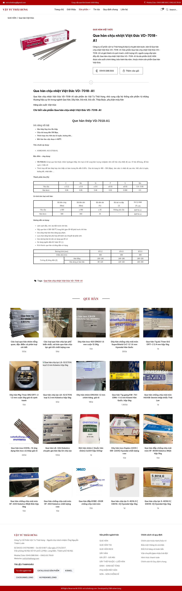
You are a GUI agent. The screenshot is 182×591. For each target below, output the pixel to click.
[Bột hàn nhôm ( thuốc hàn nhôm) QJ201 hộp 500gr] (91, 429)
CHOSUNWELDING (24, 577)
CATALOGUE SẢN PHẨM (48, 570)
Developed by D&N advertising (109, 588)
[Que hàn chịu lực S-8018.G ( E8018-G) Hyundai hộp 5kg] (158, 482)
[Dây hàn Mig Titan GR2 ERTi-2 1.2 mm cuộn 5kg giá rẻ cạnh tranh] (24, 376)
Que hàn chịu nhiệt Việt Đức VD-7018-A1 (63, 281)
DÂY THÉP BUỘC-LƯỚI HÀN (112, 561)
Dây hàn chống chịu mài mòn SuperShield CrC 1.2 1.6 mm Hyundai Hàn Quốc (124, 344)
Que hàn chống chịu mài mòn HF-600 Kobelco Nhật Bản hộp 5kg (24, 504)
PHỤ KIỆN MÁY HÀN (108, 570)
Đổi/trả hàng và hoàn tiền (152, 549)
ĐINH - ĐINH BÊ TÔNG (110, 566)
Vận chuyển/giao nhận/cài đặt (154, 553)
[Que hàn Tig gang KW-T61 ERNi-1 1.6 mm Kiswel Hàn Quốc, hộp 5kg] (124, 376)
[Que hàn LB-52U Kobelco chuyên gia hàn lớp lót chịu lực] (57, 429)
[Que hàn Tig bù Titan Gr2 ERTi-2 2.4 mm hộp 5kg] (158, 322)
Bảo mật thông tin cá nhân (152, 545)
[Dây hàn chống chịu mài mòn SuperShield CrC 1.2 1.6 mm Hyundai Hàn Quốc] (124, 322)
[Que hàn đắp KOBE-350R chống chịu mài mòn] (91, 482)
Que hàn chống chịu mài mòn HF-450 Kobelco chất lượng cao (57, 504)
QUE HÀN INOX (106, 549)
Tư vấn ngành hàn (23, 570)
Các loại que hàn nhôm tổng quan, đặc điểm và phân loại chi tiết (24, 344)
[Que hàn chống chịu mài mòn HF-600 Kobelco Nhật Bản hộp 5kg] (24, 482)
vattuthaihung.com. (89, 588)
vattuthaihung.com (30, 558)
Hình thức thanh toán (150, 557)
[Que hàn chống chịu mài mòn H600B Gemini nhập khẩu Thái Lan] (158, 376)
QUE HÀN (12, 18)
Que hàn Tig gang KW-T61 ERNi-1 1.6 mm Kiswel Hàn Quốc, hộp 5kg (124, 398)
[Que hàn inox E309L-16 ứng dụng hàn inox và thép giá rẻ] (24, 429)
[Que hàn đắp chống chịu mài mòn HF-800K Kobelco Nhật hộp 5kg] (158, 429)
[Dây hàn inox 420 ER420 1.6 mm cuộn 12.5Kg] (91, 322)
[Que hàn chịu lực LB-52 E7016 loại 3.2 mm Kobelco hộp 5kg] (57, 376)
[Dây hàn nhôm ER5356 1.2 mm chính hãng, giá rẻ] (91, 376)
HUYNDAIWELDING (48, 577)
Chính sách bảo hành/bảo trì (154, 541)
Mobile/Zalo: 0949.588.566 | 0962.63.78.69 (164, 2)
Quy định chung (110, 9)
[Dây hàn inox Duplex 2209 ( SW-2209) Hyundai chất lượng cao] (124, 429)
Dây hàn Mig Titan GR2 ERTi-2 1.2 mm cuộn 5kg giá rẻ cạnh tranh (24, 398)
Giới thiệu (71, 9)
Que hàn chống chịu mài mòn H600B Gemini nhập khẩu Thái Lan (157, 398)
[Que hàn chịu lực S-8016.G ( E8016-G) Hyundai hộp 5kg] (124, 482)
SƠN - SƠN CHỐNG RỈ (109, 574)
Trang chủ (59, 9)
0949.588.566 (106, 71)
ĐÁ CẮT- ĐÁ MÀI (107, 557)
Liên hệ (124, 9)
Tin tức (96, 9)
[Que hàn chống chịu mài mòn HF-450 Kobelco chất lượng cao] (57, 482)
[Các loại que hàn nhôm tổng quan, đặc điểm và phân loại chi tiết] (24, 322)
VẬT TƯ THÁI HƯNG (15, 9)
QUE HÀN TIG (106, 545)
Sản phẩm (83, 9)
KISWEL (68, 570)
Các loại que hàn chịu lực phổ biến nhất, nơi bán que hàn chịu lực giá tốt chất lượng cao (57, 344)
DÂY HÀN (104, 553)
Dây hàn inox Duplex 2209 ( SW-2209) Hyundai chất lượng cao (124, 451)
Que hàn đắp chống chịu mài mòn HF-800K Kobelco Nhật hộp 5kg (157, 451)
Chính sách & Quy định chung (153, 561)
